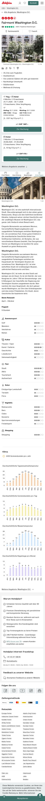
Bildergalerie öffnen (40, 59)
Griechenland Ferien (9, 751)
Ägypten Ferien (7, 754)
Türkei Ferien (6, 735)
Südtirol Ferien (28, 741)
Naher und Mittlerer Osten (11, 726)
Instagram (14, 690)
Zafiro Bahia (27, 766)
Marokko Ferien (28, 738)
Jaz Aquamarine (29, 763)
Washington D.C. (13, 8)
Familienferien (7, 766)
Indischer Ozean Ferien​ (10, 716)
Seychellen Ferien (8, 757)
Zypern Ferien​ (7, 738)
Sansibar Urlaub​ (28, 723)
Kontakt (33, 3)
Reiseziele (7, 709)
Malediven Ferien (8, 732)
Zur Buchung (22, 129)
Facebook (5, 690)
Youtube (22, 690)
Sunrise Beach (28, 754)
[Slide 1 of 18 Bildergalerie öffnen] (22, 48)
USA (3, 8)
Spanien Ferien (28, 735)
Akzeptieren (22, 798)
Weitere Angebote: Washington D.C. (16, 589)
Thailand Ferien (28, 729)
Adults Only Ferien (29, 713)
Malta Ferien (6, 741)
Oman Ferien (27, 720)
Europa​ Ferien (7, 713)
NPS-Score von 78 (13, 641)
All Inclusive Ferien (8, 760)
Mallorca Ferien (7, 745)
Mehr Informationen (27, 793)
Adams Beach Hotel (30, 748)
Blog (31, 690)
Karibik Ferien (6, 720)
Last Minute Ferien (8, 763)
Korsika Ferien (28, 726)
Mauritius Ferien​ (29, 732)
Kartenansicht (13, 31)
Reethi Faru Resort (29, 760)
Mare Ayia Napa (28, 751)
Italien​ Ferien (6, 729)
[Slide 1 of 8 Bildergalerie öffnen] (22, 188)
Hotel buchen (28, 716)
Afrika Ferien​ (6, 723)
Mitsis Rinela (27, 757)
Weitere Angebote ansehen (13, 166)
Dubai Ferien (6, 748)
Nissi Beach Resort (29, 745)
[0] (24, 3)
